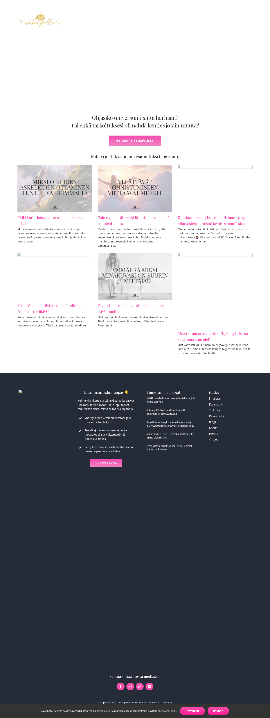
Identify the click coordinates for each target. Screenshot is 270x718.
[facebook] (121, 686)
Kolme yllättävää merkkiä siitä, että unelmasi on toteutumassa (165, 411)
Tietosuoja (166, 702)
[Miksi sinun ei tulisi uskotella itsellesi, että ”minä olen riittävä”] (54, 276)
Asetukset (170, 710)
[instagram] (130, 686)
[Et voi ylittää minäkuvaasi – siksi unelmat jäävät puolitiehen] (135, 276)
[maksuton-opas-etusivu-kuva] (43, 391)
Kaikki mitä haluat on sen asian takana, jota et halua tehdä (170, 400)
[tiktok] (140, 686)
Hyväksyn (192, 711)
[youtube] (149, 686)
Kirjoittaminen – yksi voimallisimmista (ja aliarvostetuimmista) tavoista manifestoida (170, 423)
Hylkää (218, 711)
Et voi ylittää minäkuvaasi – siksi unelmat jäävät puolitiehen (169, 447)
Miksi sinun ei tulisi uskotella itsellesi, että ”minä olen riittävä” (169, 435)
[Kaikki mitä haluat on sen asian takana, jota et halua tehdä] (54, 188)
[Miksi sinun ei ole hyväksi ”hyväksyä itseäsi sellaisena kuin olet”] (215, 290)
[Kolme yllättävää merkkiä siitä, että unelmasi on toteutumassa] (135, 188)
